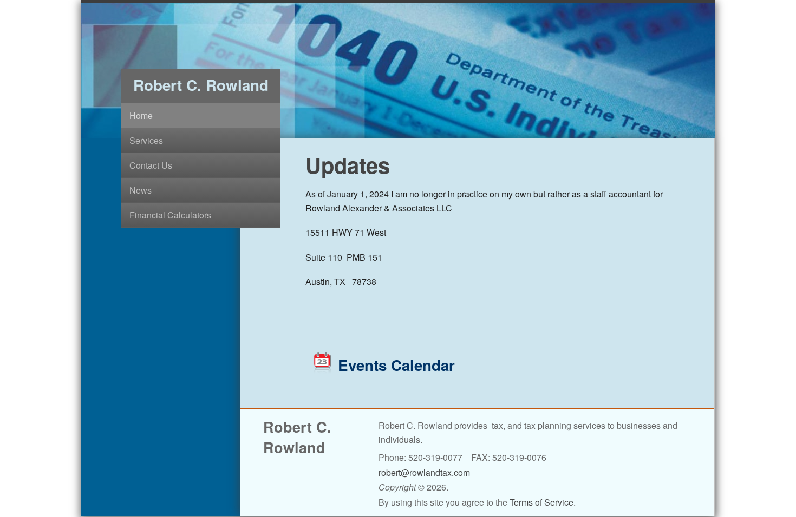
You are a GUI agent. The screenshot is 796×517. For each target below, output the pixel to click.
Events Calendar (396, 365)
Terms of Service (541, 502)
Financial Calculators (170, 215)
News (140, 190)
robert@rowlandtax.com (424, 472)
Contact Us (150, 165)
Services (146, 140)
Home (141, 115)
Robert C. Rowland (201, 85)
